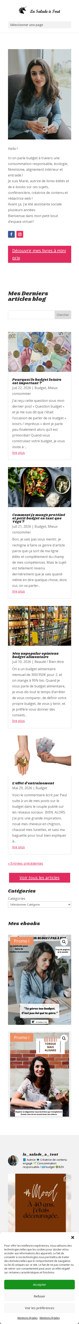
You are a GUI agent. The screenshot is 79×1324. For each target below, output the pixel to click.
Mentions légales (27, 1318)
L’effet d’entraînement (33, 783)
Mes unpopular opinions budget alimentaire (35, 655)
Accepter (39, 1284)
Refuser (39, 1296)
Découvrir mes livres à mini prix (39, 254)
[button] (73, 1237)
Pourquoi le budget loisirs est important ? (36, 381)
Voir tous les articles (40, 877)
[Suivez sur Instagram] (19, 234)
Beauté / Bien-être (49, 661)
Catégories (16, 898)
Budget (40, 387)
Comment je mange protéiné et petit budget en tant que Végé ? (38, 518)
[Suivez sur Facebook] (11, 234)
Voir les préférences (39, 1308)
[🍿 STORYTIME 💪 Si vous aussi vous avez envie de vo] (39, 1205)
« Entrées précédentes (25, 863)
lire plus (18, 452)
